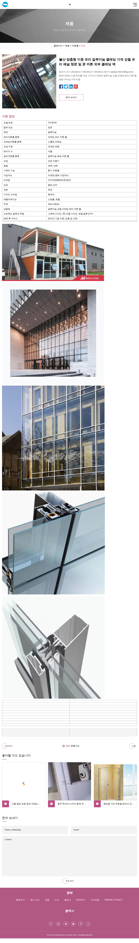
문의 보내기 (71, 97)
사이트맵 (95, 900)
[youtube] (73, 923)
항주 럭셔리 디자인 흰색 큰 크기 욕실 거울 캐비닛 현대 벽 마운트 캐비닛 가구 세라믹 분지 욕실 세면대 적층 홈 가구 (72, 805)
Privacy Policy (114, 900)
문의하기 (80, 900)
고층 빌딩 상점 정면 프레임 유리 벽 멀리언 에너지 (26, 805)
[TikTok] (88, 923)
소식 (57, 900)
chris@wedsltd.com (85, 935)
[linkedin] (58, 923)
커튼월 (75, 46)
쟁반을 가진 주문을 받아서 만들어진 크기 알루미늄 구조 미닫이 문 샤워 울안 (118, 805)
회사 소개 (35, 900)
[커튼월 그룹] (5, 4)
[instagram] (80, 923)
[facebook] (50, 923)
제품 (67, 46)
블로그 (67, 900)
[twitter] (65, 923)
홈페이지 (58, 46)
